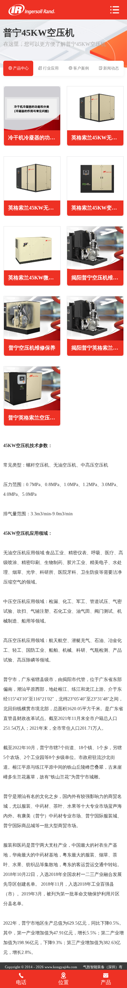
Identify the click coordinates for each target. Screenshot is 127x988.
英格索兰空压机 (31, 10)
